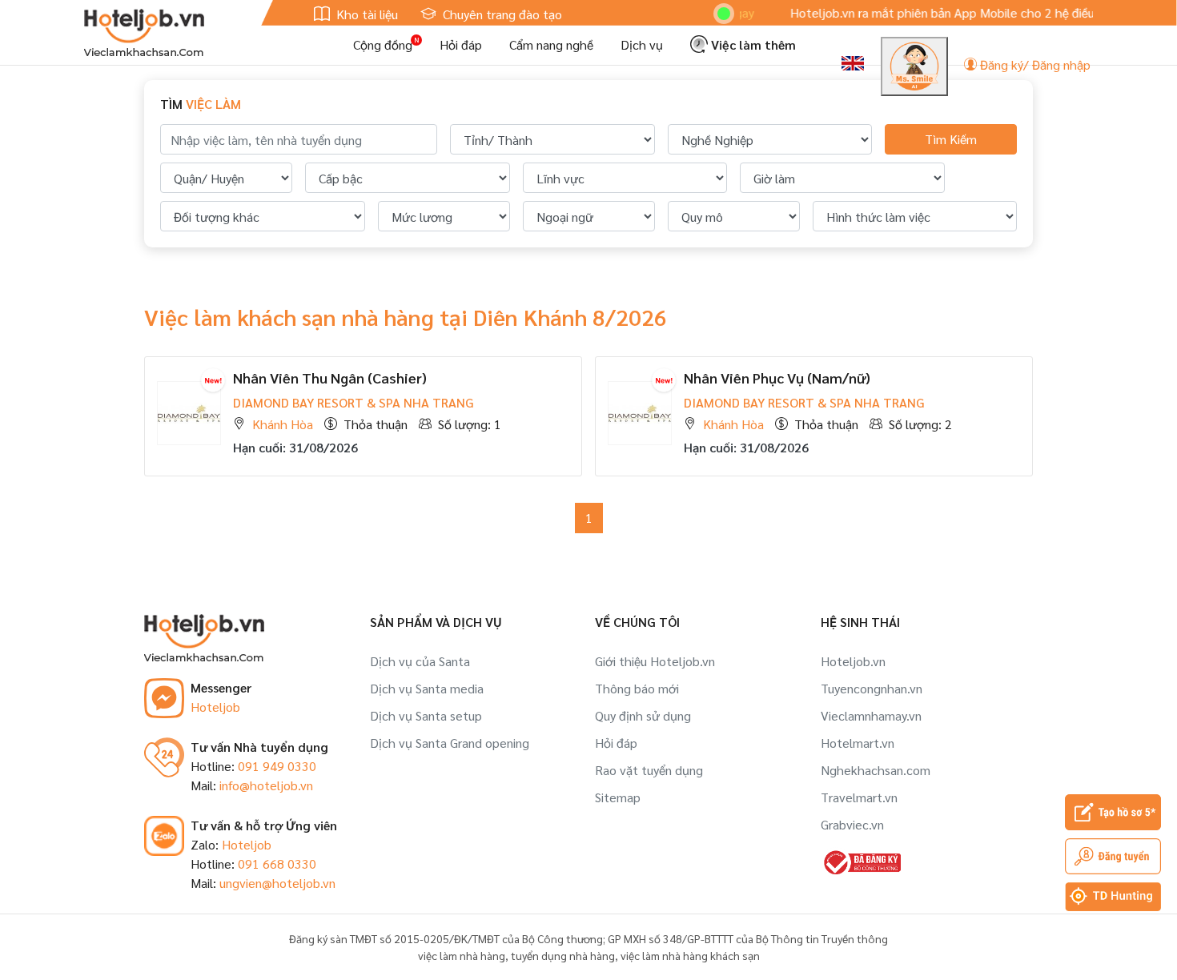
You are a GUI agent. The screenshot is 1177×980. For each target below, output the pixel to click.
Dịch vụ (642, 44)
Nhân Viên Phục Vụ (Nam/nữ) (777, 377)
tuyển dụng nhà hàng (563, 955)
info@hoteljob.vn (266, 785)
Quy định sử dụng (643, 715)
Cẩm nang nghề (551, 44)
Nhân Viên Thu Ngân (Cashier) (330, 377)
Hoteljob (215, 706)
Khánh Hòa (282, 424)
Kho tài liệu (365, 14)
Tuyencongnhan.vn (871, 688)
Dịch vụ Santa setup (426, 715)
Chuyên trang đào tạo (501, 14)
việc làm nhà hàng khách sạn (690, 955)
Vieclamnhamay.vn (871, 715)
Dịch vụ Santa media (427, 688)
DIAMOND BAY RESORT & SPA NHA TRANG (353, 402)
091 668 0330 (277, 863)
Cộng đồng (382, 44)
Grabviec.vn (852, 824)
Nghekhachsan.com (875, 769)
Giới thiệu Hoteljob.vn (655, 661)
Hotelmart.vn (857, 742)
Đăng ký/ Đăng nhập (1034, 64)
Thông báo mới (637, 688)
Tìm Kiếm (951, 139)
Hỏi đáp (461, 44)
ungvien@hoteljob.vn (277, 882)
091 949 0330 (277, 765)
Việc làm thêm (752, 44)
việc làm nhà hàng (461, 955)
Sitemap (618, 797)
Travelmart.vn (859, 797)
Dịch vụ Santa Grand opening (449, 742)
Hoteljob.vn (853, 661)
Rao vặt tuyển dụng (649, 769)
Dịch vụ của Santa (420, 661)
